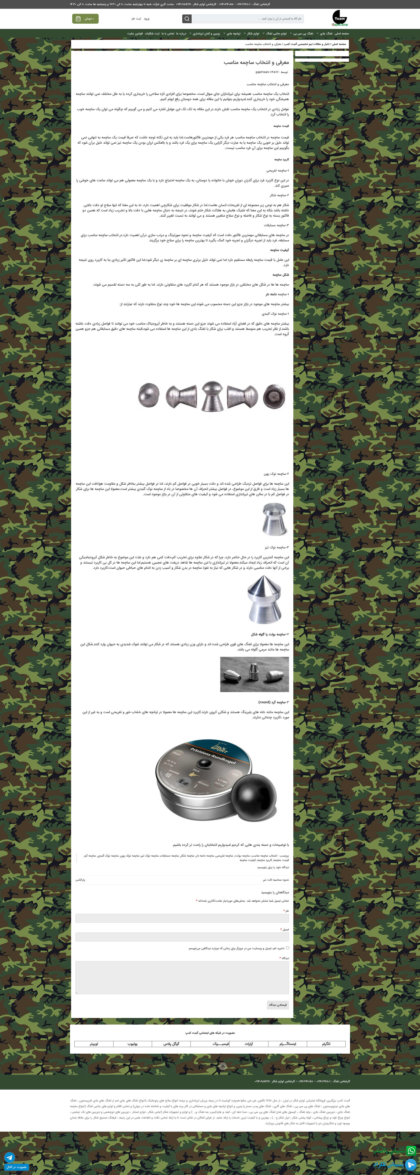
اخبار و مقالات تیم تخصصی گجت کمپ (306, 44)
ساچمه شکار (187, 856)
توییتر (94, 1044)
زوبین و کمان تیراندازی (206, 33)
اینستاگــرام (288, 1044)
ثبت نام (136, 18)
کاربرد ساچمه (264, 860)
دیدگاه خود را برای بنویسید (273, 867)
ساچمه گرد (90, 856)
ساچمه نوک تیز (150, 856)
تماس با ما (168, 33)
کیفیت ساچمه (248, 860)
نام (286, 911)
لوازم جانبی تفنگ (276, 33)
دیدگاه (284, 958)
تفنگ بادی (326, 33)
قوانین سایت (135, 33)
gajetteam (262, 72)
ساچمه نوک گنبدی (108, 856)
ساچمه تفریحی (224, 856)
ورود (146, 18)
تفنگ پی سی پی (303, 33)
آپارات (249, 1044)
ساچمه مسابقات (169, 856)
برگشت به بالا (206, 1066)
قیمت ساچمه (281, 860)
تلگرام (326, 1044)
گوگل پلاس (171, 1044)
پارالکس (80, 880)
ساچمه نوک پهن (130, 856)
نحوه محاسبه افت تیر (276, 880)
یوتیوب (132, 1044)
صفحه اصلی (342, 33)
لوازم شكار (253, 33)
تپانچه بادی (233, 33)
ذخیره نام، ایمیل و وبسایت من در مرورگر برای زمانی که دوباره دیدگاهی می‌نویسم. (236, 948)
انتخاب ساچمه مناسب (264, 856)
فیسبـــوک (221, 1044)
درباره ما (181, 33)
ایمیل (284, 929)
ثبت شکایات (152, 33)
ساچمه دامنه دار (205, 856)
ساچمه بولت (242, 856)
